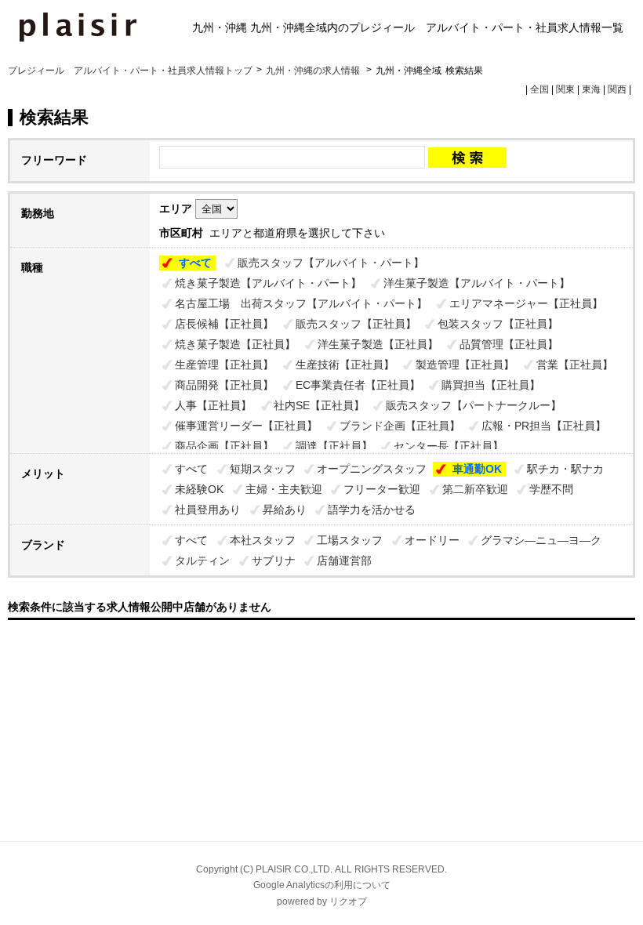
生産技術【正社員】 (345, 364)
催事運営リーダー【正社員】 (246, 425)
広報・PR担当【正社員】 (543, 425)
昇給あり (285, 509)
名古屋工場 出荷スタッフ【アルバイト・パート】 (301, 303)
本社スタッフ (263, 540)
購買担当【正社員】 (490, 385)
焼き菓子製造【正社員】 (235, 344)
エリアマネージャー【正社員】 (526, 303)
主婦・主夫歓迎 (283, 489)
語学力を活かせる (372, 509)
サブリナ (274, 560)
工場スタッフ (350, 540)
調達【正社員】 (334, 446)
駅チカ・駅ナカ (565, 468)
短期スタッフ (263, 468)
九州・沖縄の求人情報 (314, 70)
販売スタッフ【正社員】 (356, 323)
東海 (591, 89)
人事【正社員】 (213, 405)
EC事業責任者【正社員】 (358, 385)
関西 (617, 89)
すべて (195, 262)
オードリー (432, 540)
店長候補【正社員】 (224, 323)
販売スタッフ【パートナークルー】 (473, 405)
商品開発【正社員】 (224, 385)
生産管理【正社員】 (224, 364)
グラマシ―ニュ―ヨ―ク (541, 540)
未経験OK (199, 489)
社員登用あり (208, 509)
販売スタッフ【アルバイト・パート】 (331, 262)
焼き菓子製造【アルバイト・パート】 (268, 283)
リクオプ (348, 901)
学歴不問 (551, 489)
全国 (539, 89)
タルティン (202, 560)
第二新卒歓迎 (475, 489)
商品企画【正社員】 (224, 446)
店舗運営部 (344, 560)
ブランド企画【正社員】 (400, 425)
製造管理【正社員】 (465, 364)
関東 (565, 89)
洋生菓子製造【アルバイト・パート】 (476, 283)
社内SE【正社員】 (319, 405)
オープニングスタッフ (372, 468)
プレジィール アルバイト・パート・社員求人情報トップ (130, 70)
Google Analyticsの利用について (322, 885)
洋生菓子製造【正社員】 (378, 344)
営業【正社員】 (574, 364)
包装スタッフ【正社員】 (498, 323)
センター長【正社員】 (448, 446)
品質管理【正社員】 (509, 344)
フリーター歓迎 (381, 489)
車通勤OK (477, 468)
